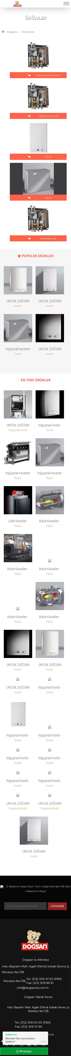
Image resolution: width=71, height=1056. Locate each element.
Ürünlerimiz (28, 31)
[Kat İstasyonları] (39, 242)
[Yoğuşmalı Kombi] (39, 120)
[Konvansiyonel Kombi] (39, 79)
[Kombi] (39, 161)
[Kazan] (39, 202)
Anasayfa (12, 31)
